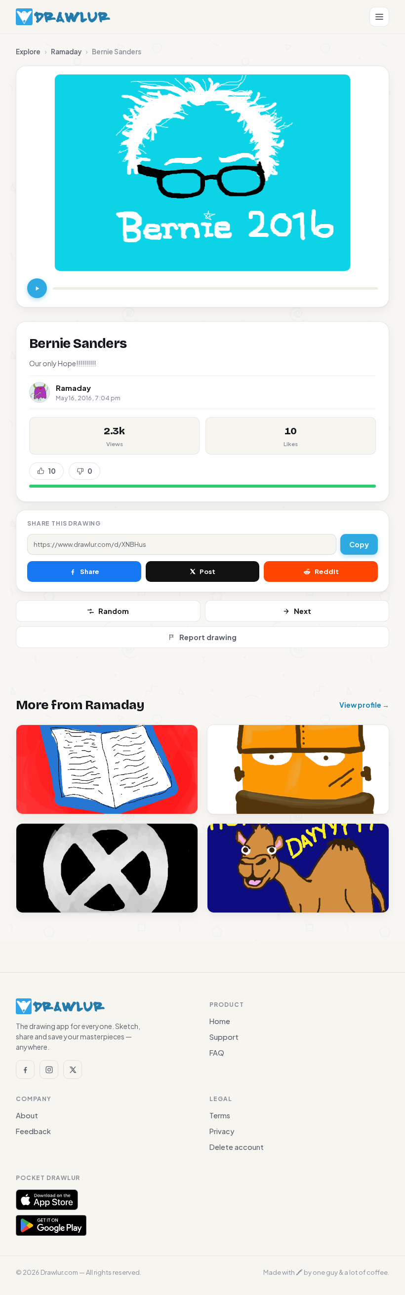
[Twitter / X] (72, 1069)
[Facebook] (25, 1069)
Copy (359, 544)
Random (113, 611)
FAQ (216, 1052)
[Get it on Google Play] (51, 1225)
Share (89, 571)
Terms (219, 1115)
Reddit (327, 571)
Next (302, 611)
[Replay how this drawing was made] (37, 288)
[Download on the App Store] (47, 1199)
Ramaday (66, 51)
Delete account (236, 1147)
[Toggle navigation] (379, 17)
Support (224, 1036)
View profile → (364, 704)
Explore (28, 51)
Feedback (33, 1131)
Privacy (222, 1131)
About (27, 1115)
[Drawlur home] (63, 16)
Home (219, 1021)
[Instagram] (49, 1069)
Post (207, 571)
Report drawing (208, 637)
